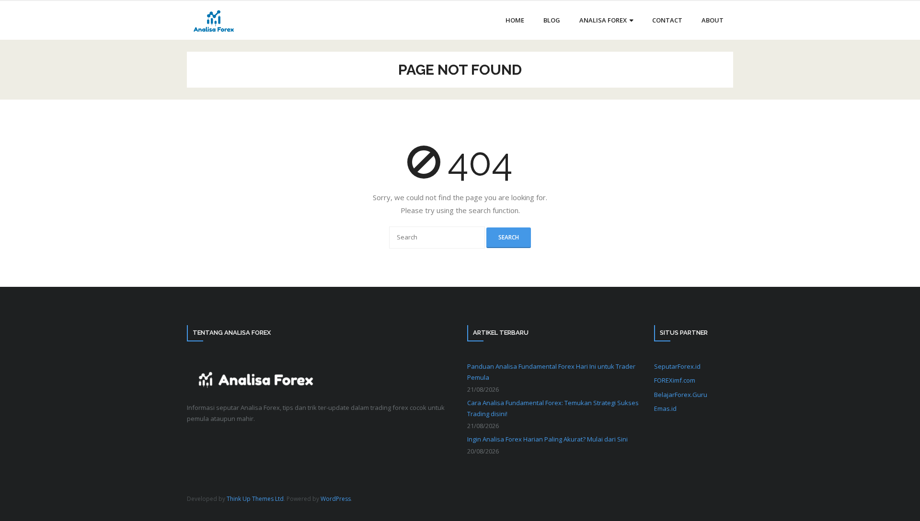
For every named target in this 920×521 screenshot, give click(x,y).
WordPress (336, 499)
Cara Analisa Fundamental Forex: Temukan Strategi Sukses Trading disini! (553, 408)
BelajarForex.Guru (680, 394)
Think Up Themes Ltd (255, 499)
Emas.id (665, 408)
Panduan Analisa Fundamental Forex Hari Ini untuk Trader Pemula (551, 372)
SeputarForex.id (677, 366)
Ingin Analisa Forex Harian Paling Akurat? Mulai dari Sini (547, 439)
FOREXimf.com (674, 380)
